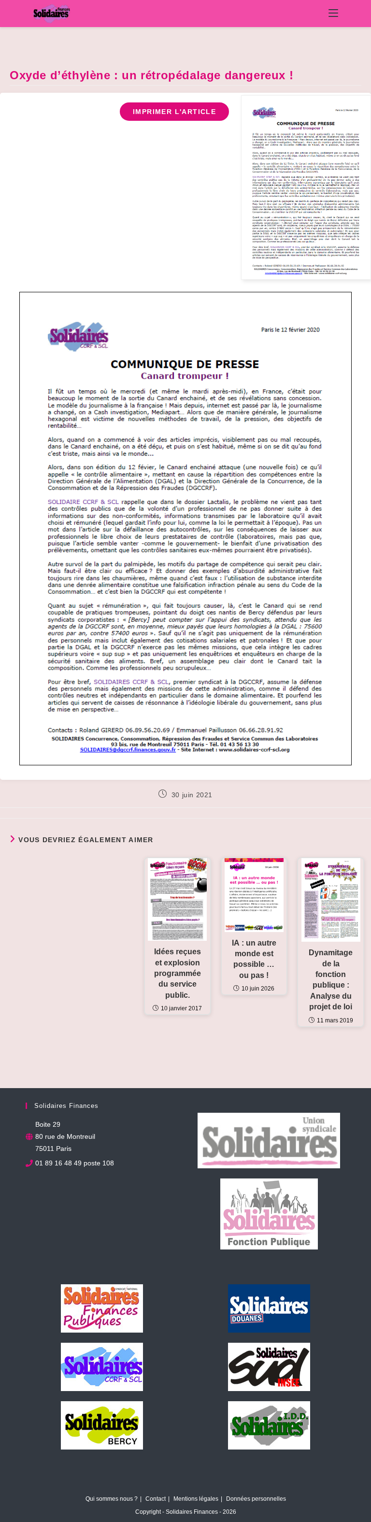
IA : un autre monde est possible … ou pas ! (254, 959)
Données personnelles (256, 1498)
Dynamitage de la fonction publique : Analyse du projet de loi (331, 979)
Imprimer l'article (174, 111)
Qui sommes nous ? (112, 1498)
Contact (155, 1498)
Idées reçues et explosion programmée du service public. (177, 973)
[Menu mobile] (333, 13)
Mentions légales (195, 1498)
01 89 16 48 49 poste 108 (74, 1163)
